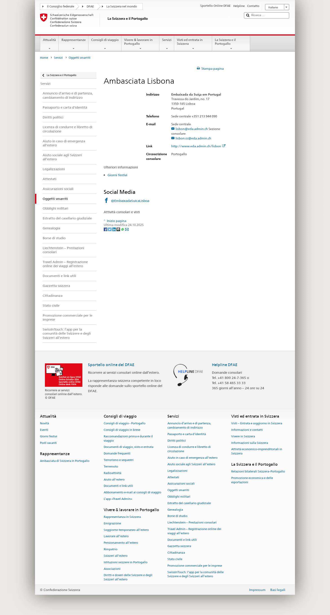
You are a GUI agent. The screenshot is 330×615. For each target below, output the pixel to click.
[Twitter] (110, 229)
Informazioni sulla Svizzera (249, 443)
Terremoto (111, 466)
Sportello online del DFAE (111, 364)
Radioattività (112, 473)
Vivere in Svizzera (243, 436)
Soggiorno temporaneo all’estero (126, 530)
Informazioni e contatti (247, 430)
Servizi (167, 40)
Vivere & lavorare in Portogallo (138, 41)
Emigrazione (112, 523)
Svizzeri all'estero (116, 555)
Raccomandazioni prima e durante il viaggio (128, 438)
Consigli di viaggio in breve (122, 430)
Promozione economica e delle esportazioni (252, 480)
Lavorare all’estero (116, 536)
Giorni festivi (117, 175)
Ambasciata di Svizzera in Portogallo (64, 461)
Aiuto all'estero (114, 479)
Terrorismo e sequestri (119, 460)
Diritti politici (176, 440)
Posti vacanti (48, 443)
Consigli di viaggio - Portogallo (124, 423)
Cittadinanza (176, 553)
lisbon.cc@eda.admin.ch (193, 138)
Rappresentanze (74, 40)
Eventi (44, 430)
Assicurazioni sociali (181, 483)
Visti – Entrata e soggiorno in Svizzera (256, 423)
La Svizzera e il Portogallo (225, 41)
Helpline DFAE (225, 364)
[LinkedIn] (114, 229)
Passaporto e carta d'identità (186, 434)
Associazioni (112, 568)
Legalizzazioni (177, 470)
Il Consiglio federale (60, 6)
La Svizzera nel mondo (121, 6)
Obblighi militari (178, 496)
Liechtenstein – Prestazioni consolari (192, 522)
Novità (44, 423)
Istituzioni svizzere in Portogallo (125, 562)
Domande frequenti (117, 453)
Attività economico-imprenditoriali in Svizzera (256, 451)
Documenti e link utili (118, 486)
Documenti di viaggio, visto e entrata (128, 447)
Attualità (49, 40)
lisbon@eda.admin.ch (192, 129)
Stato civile (174, 559)
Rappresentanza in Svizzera (122, 517)
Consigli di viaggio (105, 40)
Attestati (173, 477)
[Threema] (119, 229)
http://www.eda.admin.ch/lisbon (196, 146)
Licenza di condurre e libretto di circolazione (189, 449)
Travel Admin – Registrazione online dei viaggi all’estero (194, 531)
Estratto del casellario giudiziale (189, 503)
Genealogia (175, 509)
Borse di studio (177, 516)
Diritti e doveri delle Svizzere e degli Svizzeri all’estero (128, 577)
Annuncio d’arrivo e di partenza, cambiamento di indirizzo (189, 425)
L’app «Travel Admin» (118, 499)
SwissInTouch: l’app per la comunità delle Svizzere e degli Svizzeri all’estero (195, 574)
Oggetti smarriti (178, 490)
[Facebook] (106, 229)
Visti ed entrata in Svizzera (190, 41)
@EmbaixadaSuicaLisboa (130, 201)
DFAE (90, 6)
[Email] (127, 229)
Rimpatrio (110, 549)
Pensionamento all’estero (121, 543)
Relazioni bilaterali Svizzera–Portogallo (258, 471)
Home (44, 57)
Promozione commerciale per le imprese (194, 565)
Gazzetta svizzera (179, 546)
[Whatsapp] (123, 229)
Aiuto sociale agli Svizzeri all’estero (191, 464)
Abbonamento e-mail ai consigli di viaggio (132, 492)
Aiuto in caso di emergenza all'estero (192, 457)
